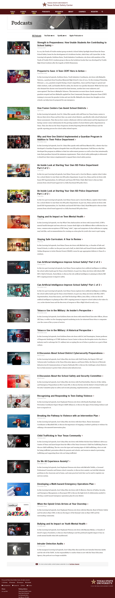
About (70, 12)
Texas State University (102, 581)
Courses (82, 12)
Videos (34, 12)
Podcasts (46, 12)
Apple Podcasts (75, 36)
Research (59, 12)
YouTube (47, 36)
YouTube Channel (74, 564)
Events (23, 12)
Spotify (60, 36)
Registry (94, 12)
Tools (12, 12)
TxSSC (57, 4)
